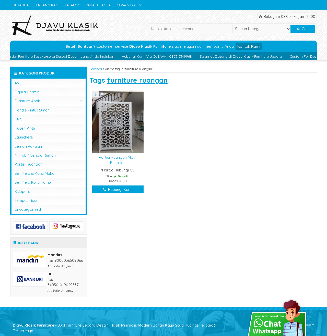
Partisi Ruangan (28, 164)
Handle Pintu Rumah (32, 110)
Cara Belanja (98, 5)
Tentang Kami (46, 5)
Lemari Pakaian (28, 146)
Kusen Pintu (25, 128)
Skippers (22, 191)
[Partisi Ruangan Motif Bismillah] (118, 121)
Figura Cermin (27, 92)
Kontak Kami (248, 46)
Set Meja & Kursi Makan (35, 173)
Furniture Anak (27, 100)
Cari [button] (305, 29)
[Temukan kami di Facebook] (31, 225)
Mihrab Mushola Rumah (35, 155)
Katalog (72, 5)
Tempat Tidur (26, 200)
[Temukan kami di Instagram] (66, 225)
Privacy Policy (129, 5)
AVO (18, 83)
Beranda (21, 5)
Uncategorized (28, 209)
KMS (18, 119)
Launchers (24, 137)
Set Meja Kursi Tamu (33, 182)
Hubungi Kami (119, 189)
